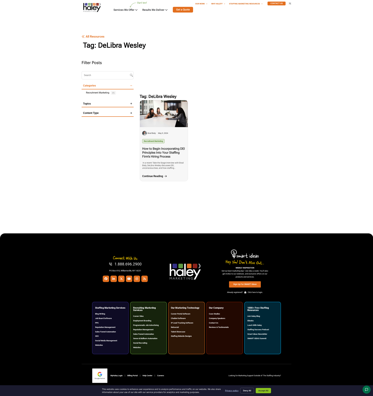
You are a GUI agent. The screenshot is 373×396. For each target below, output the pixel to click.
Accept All (263, 390)
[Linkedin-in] (113, 279)
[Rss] (144, 279)
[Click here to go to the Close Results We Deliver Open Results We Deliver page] (166, 10)
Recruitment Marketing (153, 141)
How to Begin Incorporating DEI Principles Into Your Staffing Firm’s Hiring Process (163, 152)
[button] (289, 3)
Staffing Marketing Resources (244, 4)
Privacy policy (232, 390)
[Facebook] (106, 279)
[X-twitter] (121, 279)
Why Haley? (216, 4)
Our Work (200, 4)
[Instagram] (137, 279)
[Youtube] (129, 279)
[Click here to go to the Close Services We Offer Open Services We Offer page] (136, 10)
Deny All (247, 390)
